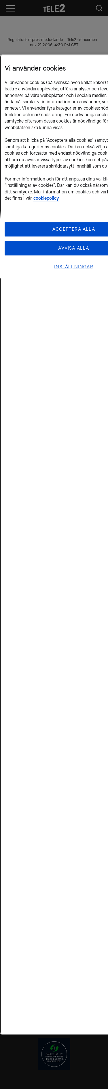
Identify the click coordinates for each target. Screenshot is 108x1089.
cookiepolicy (46, 198)
